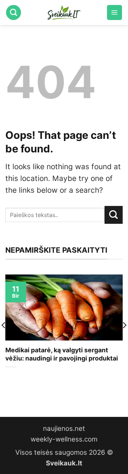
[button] (114, 12)
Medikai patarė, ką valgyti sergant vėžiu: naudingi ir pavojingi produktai (61, 354)
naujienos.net (64, 428)
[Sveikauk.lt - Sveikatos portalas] (64, 12)
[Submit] (114, 215)
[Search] (13, 12)
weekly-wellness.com (64, 439)
